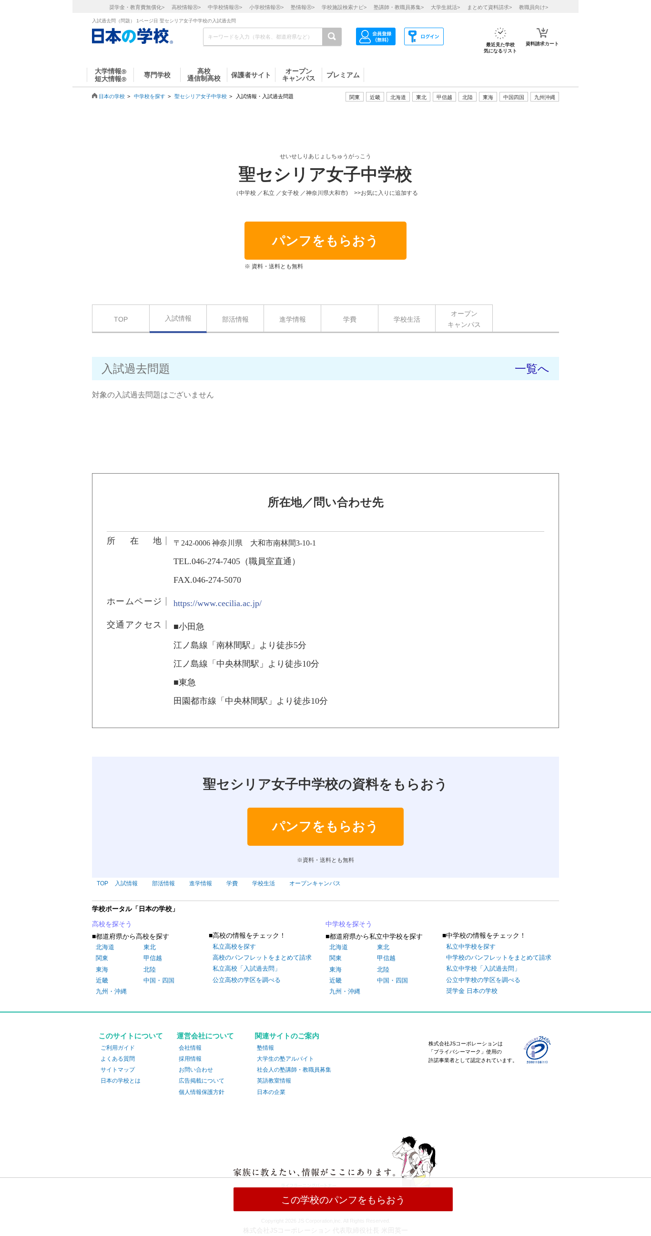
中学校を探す (149, 96)
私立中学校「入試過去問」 (483, 968)
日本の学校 (112, 96)
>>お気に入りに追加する (386, 193)
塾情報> (303, 7)
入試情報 (178, 318)
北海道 (398, 97)
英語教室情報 (274, 1080)
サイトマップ (118, 1069)
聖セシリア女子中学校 (200, 96)
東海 (102, 969)
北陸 (149, 969)
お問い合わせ (196, 1069)
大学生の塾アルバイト (285, 1058)
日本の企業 (271, 1092)
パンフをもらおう (325, 240)
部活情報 (235, 319)
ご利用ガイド (118, 1047)
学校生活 (407, 319)
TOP (121, 319)
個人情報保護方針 (201, 1092)
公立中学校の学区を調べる (483, 979)
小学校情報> (266, 7)
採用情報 (190, 1058)
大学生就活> (445, 7)
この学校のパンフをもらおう (343, 1200)
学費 (349, 319)
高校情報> (186, 7)
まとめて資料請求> (489, 7)
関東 (102, 958)
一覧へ (532, 369)
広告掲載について (201, 1080)
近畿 (102, 980)
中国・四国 (158, 980)
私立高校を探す (234, 946)
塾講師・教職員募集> (399, 7)
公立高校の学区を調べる (247, 979)
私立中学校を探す (471, 946)
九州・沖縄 (111, 991)
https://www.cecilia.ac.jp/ (217, 603)
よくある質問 (118, 1058)
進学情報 (292, 319)
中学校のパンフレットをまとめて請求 (498, 957)
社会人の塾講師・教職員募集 (294, 1069)
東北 (149, 947)
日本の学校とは (121, 1080)
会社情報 (190, 1047)
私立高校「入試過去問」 (247, 968)
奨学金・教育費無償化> (136, 7)
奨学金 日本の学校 (472, 990)
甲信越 (152, 958)
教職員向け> (533, 7)
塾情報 (265, 1047)
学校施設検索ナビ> (344, 7)
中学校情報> (225, 7)
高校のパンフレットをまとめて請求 (262, 957)
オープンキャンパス (464, 319)
